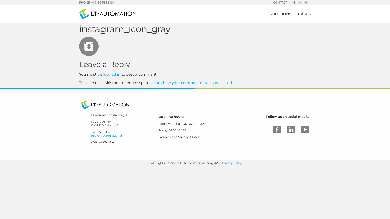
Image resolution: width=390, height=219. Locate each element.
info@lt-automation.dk (107, 135)
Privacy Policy (232, 163)
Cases (304, 14)
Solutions (280, 14)
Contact (280, 2)
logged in (111, 74)
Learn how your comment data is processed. (192, 83)
